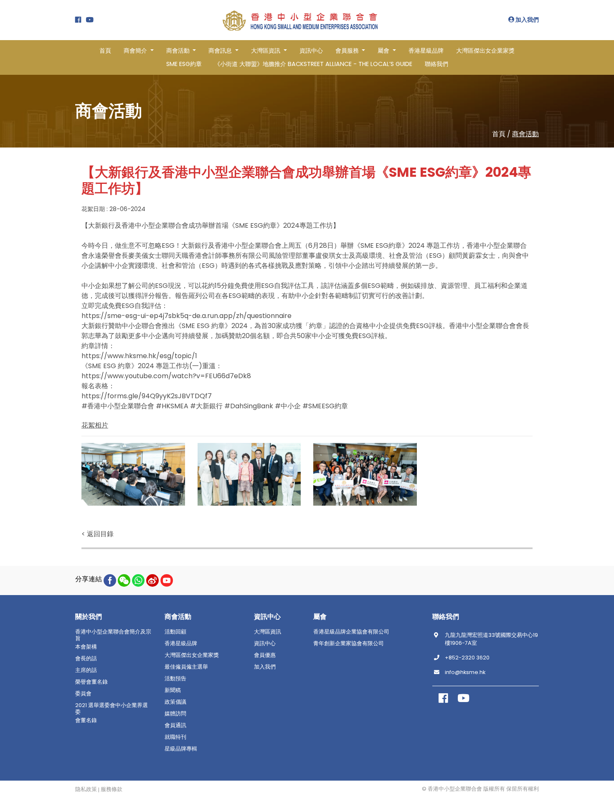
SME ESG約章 (184, 64)
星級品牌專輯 (181, 749)
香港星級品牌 (426, 50)
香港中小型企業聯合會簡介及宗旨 (113, 635)
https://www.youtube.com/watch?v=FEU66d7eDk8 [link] (166, 376)
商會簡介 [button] (136, 50)
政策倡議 (175, 702)
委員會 (83, 693)
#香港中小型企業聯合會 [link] (117, 406)
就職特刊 (175, 737)
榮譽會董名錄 (91, 682)
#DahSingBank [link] (248, 406)
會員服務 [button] (347, 50)
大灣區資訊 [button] (266, 50)
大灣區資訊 (267, 632)
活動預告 (175, 678)
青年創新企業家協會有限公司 (348, 643)
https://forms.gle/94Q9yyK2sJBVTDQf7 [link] (146, 396)
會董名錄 (86, 720)
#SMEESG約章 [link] (325, 406)
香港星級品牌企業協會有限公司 (351, 632)
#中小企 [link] (288, 406)
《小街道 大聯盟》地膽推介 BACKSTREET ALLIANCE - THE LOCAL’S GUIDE (313, 64)
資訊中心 (311, 50)
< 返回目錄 (97, 534)
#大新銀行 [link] (206, 406)
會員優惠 (265, 655)
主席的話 (86, 670)
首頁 (105, 50)
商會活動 (525, 134)
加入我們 (526, 19)
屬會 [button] (384, 50)
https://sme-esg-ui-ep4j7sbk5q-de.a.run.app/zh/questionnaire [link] (186, 316)
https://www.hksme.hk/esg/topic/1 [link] (139, 356)
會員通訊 (175, 725)
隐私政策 (86, 789)
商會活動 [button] (178, 50)
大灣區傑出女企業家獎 (485, 50)
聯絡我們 (436, 64)
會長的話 (86, 658)
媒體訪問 (175, 713)
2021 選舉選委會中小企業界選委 (111, 708)
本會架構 (86, 647)
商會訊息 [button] (220, 50)
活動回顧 (175, 632)
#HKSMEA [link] (172, 406)
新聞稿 (173, 690)
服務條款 (111, 789)
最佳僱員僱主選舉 (186, 667)
